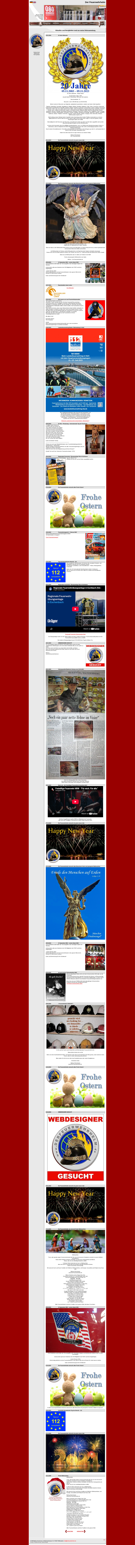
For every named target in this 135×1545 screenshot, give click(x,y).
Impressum (36, 53)
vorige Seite (70, 1531)
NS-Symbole (37, 54)
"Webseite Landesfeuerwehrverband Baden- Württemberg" (75, 420)
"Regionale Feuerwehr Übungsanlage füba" (75, 634)
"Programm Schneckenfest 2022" (75, 983)
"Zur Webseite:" (70, 287)
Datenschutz (37, 52)
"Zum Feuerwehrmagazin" (52, 537)
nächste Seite (80, 1531)
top (104, 1539)
